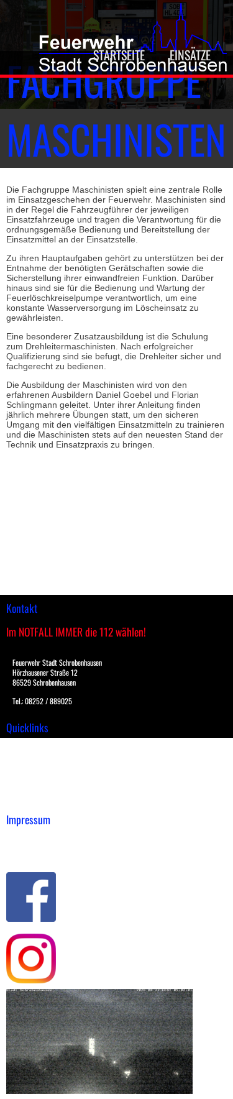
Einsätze (190, 54)
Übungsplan (30, 773)
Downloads (27, 760)
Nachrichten (30, 786)
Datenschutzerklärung (50, 852)
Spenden (23, 799)
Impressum (28, 839)
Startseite (119, 54)
